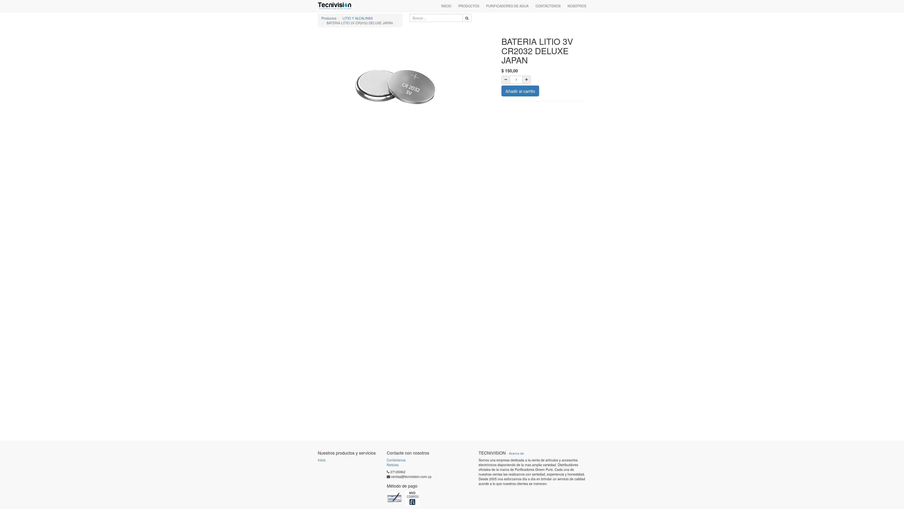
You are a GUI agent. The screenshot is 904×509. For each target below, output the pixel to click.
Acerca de (516, 453)
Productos (328, 18)
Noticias (393, 464)
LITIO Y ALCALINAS (358, 18)
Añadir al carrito (520, 91)
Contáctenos (396, 460)
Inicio (322, 460)
